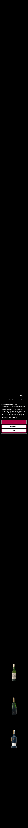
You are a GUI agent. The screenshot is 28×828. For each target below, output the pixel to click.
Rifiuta (14, 430)
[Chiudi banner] (26, 396)
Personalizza (13, 426)
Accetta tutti (14, 422)
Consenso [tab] (4, 399)
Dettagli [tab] (11, 399)
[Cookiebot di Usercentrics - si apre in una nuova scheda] (17, 396)
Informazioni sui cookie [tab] (21, 399)
